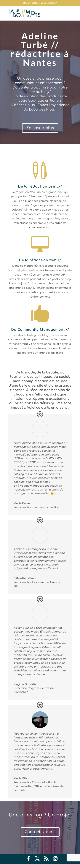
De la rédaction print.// (40, 186)
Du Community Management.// (40, 329)
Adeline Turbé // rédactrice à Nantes (40, 49)
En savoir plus (40, 128)
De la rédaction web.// (40, 260)
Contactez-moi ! (40, 832)
